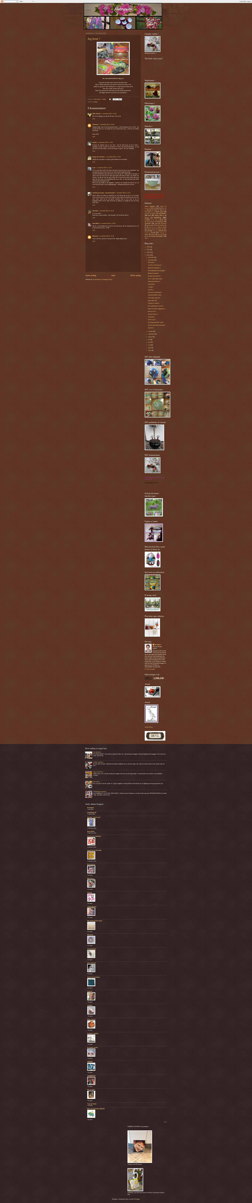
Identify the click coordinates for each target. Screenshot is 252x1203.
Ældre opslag (135, 275)
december (151, 257)
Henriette (95, 211)
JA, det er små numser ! (155, 265)
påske (150, 227)
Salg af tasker (162, 227)
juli (149, 339)
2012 (148, 252)
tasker (153, 234)
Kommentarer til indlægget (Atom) (102, 279)
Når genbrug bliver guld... (95, 921)
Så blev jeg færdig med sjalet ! (156, 325)
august (150, 337)
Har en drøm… (91, 1090)
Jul (146, 220)
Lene (93, 167)
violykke (89, 1005)
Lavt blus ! (151, 289)
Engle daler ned (152, 300)
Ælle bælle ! (96, 781)
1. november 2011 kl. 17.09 (105, 142)
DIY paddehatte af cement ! (156, 306)
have (149, 215)
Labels (156, 220)
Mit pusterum (91, 864)
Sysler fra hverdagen (93, 977)
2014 (148, 247)
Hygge (147, 218)
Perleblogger (150, 225)
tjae (159, 234)
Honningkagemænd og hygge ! (156, 270)
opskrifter (148, 223)
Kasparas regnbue (92, 1033)
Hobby (157, 215)
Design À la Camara (98, 157)
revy (155, 227)
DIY (158, 210)
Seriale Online (149, 727)
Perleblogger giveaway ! (100, 791)
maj (149, 345)
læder (161, 220)
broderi (164, 208)
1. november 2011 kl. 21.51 (123, 193)
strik (148, 231)
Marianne (95, 236)
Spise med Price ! (98, 772)
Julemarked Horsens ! (154, 281)
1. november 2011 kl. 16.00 (106, 124)
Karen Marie (90, 831)
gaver (153, 213)
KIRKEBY (90, 1061)
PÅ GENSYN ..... (98, 752)
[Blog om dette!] (115, 99)
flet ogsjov (158, 644)
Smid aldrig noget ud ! (154, 298)
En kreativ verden (92, 1047)
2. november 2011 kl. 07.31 (106, 211)
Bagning (147, 208)
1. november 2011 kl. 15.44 (108, 113)
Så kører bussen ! (153, 314)
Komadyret (90, 807)
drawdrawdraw (91, 949)
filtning (152, 211)
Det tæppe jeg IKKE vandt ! (156, 322)
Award (162, 206)
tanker (146, 234)
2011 (148, 255)
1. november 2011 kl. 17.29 (112, 157)
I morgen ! (151, 287)
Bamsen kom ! (152, 311)
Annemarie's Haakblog (94, 836)
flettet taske (159, 212)
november (151, 260)
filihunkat (90, 935)
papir (156, 223)
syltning (146, 232)
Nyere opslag (91, 275)
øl (145, 238)
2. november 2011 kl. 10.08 (107, 223)
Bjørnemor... (91, 878)
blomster (152, 208)
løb (145, 221)
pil (145, 227)
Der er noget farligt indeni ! (155, 279)
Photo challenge (160, 225)
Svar (93, 118)
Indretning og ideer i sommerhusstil (103, 193)
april (149, 347)
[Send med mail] (114, 99)
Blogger (137, 1199)
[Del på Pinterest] (121, 99)
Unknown (95, 124)
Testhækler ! (151, 317)
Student (160, 231)
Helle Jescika (96, 113)
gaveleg (147, 213)
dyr (163, 210)
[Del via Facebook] (119, 99)
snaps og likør (162, 229)
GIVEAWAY (162, 213)
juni (149, 342)
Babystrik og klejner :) (154, 268)
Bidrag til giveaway (153, 273)
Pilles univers (91, 1019)
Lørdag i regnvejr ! (98, 762)
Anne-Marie (95, 223)
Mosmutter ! (151, 262)
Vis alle (165, 1121)
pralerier (89, 991)
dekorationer (150, 210)
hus (163, 215)
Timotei (89, 892)
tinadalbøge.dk (91, 812)
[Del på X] (117, 99)
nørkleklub (160, 221)
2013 (148, 249)
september (151, 334)
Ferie (146, 212)
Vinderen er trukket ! (153, 303)
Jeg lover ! (94, 39)
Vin (148, 236)
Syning (95, 102)
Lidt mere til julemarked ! (155, 292)
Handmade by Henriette (94, 850)
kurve (151, 220)
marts (150, 350)
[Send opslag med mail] (110, 99)
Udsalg (164, 234)
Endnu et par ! (152, 319)
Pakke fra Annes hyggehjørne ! (156, 309)
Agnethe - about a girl (93, 817)
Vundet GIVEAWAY (157, 236)
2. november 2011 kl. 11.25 (106, 236)
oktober (150, 331)
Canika (94, 142)
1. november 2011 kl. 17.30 (103, 167)
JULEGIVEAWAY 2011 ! (155, 295)
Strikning (155, 230)
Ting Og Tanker (92, 1104)
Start (113, 275)
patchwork (163, 223)
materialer (151, 221)
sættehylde (161, 232)
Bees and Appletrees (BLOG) (96, 1108)
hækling (157, 217)
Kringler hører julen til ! (154, 276)
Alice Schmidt (91, 963)
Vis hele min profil (150, 669)
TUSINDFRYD (91, 1076)
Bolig (159, 208)
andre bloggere (150, 206)
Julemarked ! (151, 284)
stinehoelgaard (91, 906)
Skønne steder (151, 229)
